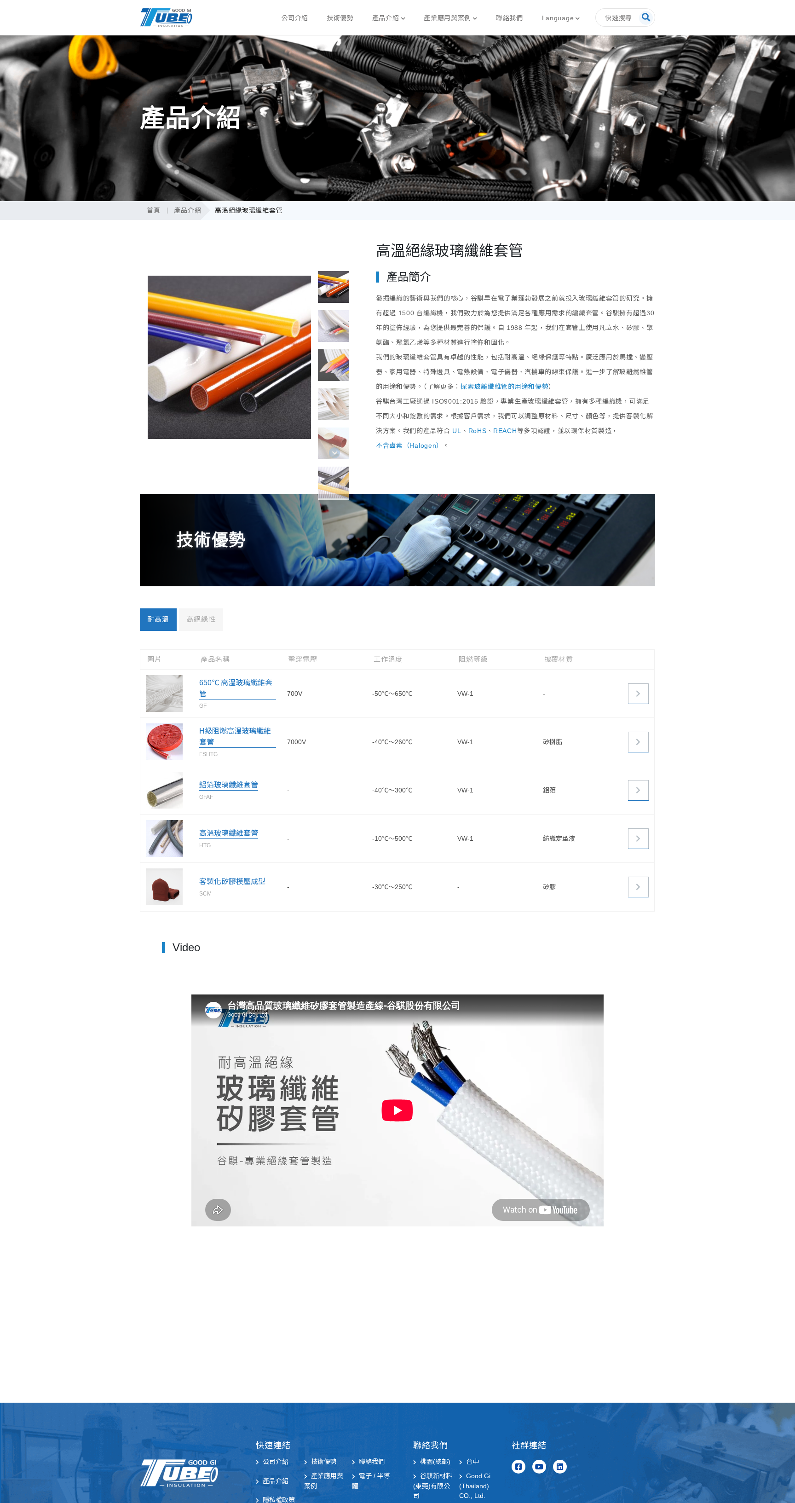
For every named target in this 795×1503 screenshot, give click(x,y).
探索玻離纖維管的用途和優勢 (504, 386)
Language (558, 18)
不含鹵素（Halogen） (409, 445)
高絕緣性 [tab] (201, 619)
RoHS (477, 430)
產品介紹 (385, 18)
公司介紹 (294, 18)
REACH (505, 430)
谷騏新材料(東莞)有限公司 (432, 1485)
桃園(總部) (435, 1461)
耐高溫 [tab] (158, 619)
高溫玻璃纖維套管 (228, 833)
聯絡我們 (509, 18)
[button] (334, 452)
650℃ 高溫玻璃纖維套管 (235, 688)
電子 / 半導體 (371, 1481)
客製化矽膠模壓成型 (232, 881)
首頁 (153, 210)
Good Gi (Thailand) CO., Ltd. (474, 1485)
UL (456, 430)
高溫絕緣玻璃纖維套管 (248, 210)
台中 (472, 1461)
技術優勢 (340, 18)
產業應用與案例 (447, 18)
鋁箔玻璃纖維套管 (228, 785)
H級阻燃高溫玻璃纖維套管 (235, 736)
